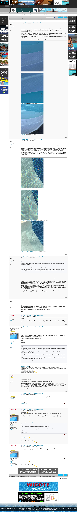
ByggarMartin (13, 22)
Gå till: (59, 478)
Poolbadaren (13, 326)
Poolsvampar (31, 14)
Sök (2, 22)
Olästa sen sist (4, 18)
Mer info (55, 509)
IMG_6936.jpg (23, 134)
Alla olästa (3, 20)
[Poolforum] (5, 5)
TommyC (12, 393)
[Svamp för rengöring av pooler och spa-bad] (72, 67)
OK (52, 509)
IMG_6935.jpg (23, 103)
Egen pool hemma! (4, 66)
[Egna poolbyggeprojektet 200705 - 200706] (11, 347)
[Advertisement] (4, 112)
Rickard (26, 12)
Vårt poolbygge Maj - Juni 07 (25, 366)
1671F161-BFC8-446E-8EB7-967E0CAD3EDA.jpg (28, 220)
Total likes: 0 (11, 27)
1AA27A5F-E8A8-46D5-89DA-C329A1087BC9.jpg (28, 251)
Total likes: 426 (12, 398)
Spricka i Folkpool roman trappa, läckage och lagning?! (31, 22)
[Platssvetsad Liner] (38, 491)
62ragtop (12, 375)
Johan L (12, 139)
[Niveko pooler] (72, 41)
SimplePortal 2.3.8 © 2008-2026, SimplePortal (39, 506)
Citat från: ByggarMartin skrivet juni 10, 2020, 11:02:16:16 (29, 344)
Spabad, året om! (4, 67)
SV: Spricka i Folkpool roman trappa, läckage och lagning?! (32, 139)
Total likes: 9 (11, 342)
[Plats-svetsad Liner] (4, 59)
